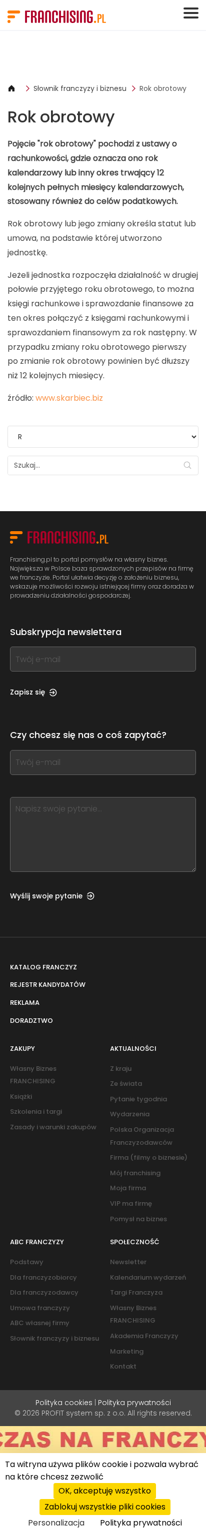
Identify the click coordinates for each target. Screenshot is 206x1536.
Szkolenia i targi (36, 1111)
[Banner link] (103, 57)
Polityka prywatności (134, 1403)
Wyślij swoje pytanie (46, 896)
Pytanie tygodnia (138, 1099)
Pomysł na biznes (138, 1219)
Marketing (127, 1351)
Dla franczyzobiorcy (43, 1277)
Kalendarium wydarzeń (148, 1277)
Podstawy (27, 1262)
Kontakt (123, 1366)
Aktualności (133, 1048)
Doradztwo (31, 1020)
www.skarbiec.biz (69, 398)
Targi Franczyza (136, 1292)
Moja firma (128, 1188)
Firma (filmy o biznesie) (149, 1157)
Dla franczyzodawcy (44, 1292)
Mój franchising (135, 1173)
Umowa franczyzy (40, 1308)
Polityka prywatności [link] (141, 1523)
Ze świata (126, 1083)
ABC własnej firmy (40, 1323)
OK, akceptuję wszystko (104, 1491)
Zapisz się (27, 692)
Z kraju (121, 1068)
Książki (21, 1096)
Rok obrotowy (163, 88)
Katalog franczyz (43, 967)
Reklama (25, 1002)
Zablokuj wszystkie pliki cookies (105, 1507)
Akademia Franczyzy (144, 1336)
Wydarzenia (130, 1114)
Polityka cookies (64, 1403)
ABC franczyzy (37, 1242)
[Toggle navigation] (191, 12)
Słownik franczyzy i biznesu (80, 88)
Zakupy (22, 1048)
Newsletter (128, 1262)
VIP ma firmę (131, 1203)
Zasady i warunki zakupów (53, 1127)
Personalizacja (56, 1523)
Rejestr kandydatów (48, 984)
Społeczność (135, 1242)
